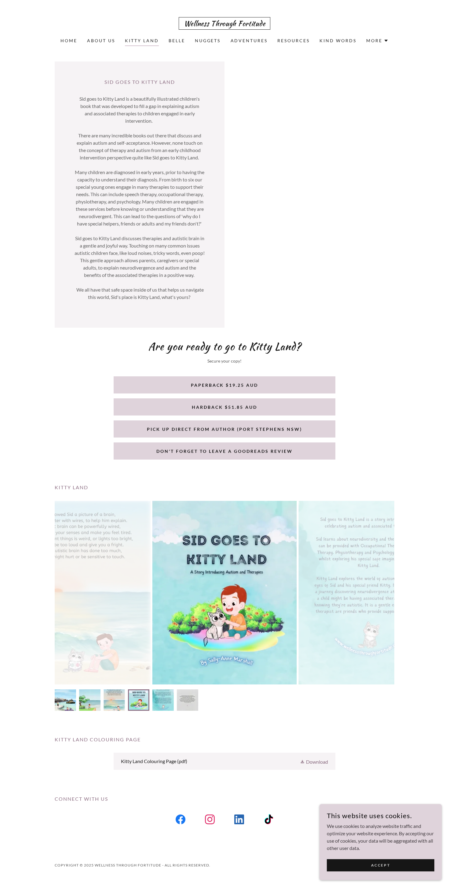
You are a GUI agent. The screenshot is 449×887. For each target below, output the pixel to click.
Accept (380, 865)
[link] (225, 24)
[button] (377, 40)
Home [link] (68, 40)
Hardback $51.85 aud (224, 407)
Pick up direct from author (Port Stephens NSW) (224, 429)
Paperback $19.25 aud (224, 385)
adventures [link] (249, 40)
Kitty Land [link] (142, 40)
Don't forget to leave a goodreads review (224, 451)
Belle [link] (177, 40)
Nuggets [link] (208, 40)
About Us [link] (101, 40)
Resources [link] (293, 40)
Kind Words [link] (337, 40)
